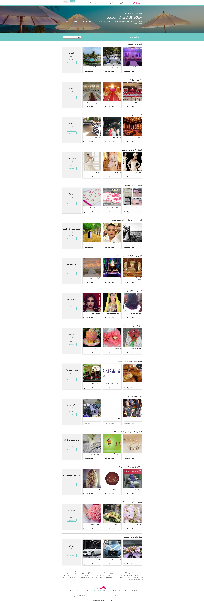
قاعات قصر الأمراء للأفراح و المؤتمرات (93, 102)
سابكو (119, 418)
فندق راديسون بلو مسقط (115, 67)
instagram (77, 596)
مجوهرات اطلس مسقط (115, 454)
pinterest (82, 596)
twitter (80, 595)
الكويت (103, 590)
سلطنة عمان (86, 590)
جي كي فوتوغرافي (116, 242)
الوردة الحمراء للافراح (95, 207)
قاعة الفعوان (138, 102)
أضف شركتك (117, 595)
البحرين (97, 590)
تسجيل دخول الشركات (69, 3)
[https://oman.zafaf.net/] (135, 3)
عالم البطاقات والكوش (95, 278)
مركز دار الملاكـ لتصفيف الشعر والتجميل (113, 313)
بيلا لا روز (139, 524)
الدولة (102, 3)
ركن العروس (118, 172)
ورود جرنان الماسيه (95, 524)
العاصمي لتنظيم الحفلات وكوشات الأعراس (133, 278)
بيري (140, 454)
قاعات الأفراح (123, 3)
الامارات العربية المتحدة (112, 590)
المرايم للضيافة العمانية (94, 383)
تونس (74, 590)
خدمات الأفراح (113, 3)
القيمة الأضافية (96, 559)
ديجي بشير (97, 418)
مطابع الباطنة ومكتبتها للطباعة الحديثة (114, 208)
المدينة (95, 3)
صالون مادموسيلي (96, 313)
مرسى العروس (137, 207)
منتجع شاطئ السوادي (95, 67)
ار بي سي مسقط (116, 137)
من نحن (109, 595)
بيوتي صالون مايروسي (136, 313)
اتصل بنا (102, 595)
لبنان (79, 590)
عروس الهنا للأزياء (137, 172)
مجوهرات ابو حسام (95, 454)
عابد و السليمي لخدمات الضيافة (113, 383)
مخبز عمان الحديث (136, 348)
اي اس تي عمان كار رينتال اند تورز (113, 559)
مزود (71, 57)
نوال (140, 383)
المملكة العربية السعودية (131, 590)
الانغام (139, 137)
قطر (92, 590)
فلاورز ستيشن (117, 524)
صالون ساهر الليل (137, 489)
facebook (84, 596)
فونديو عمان (97, 348)
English (66, 1)
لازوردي (98, 489)
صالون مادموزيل (117, 489)
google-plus (74, 596)
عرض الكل (71, 62)
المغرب (69, 590)
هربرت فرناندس (137, 242)
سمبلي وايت (97, 172)
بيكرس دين (118, 348)
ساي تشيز (98, 242)
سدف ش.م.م (138, 559)
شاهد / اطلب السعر (129, 71)
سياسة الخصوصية (92, 595)
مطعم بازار (97, 137)
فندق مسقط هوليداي (136, 67)
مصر (121, 590)
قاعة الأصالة (118, 102)
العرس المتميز (117, 278)
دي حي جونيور (137, 418)
